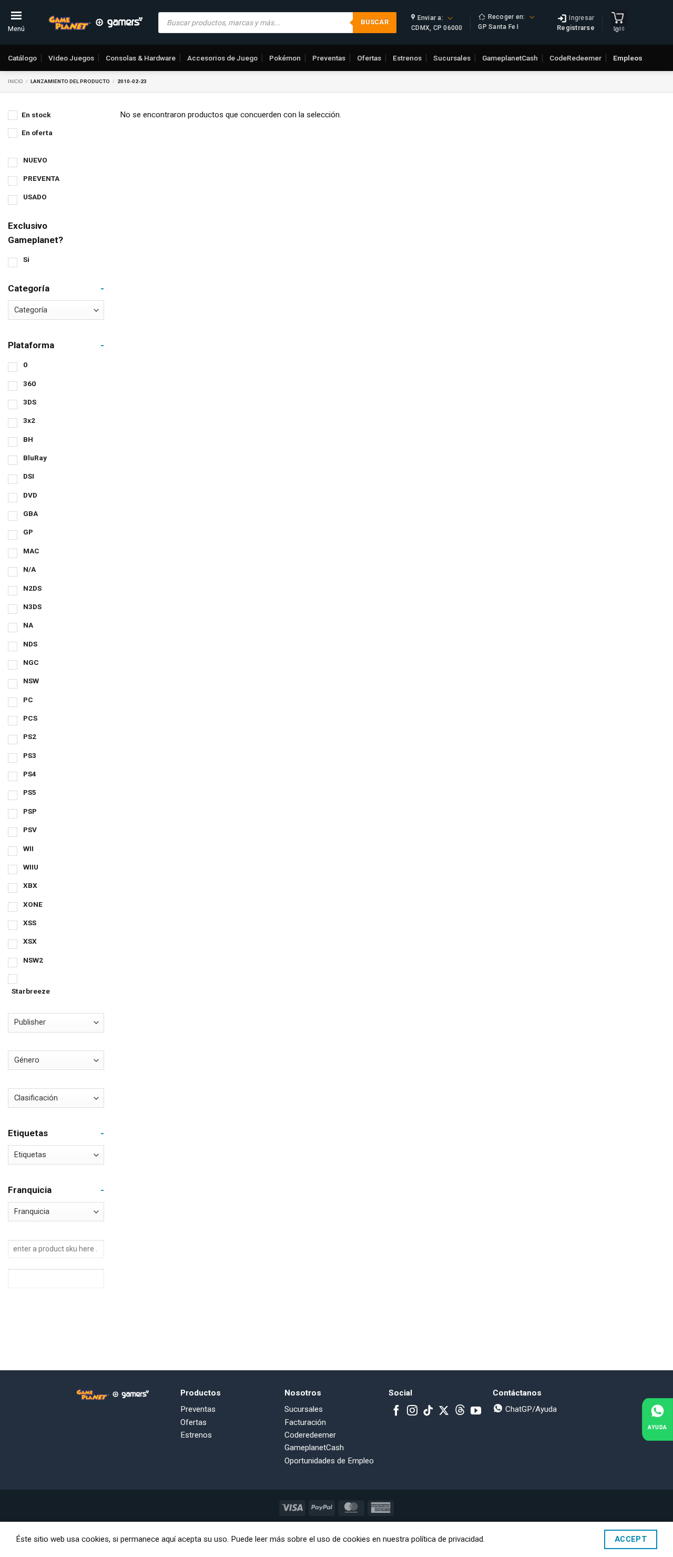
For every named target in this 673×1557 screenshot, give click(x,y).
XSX (30, 941)
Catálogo (22, 58)
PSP (30, 811)
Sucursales (452, 58)
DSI (28, 476)
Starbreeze (31, 991)
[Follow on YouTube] (476, 1411)
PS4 (29, 774)
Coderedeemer (310, 1435)
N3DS (32, 606)
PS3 (29, 755)
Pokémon (285, 58)
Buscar (375, 22)
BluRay (35, 457)
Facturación (305, 1422)
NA (28, 625)
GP (28, 532)
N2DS (32, 588)
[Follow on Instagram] (412, 1411)
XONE (33, 904)
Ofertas (369, 58)
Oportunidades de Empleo (329, 1460)
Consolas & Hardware (141, 58)
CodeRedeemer (575, 58)
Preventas (328, 58)
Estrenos (407, 58)
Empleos (628, 58)
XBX (30, 885)
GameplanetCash (510, 58)
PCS (30, 718)
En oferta (37, 132)
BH (28, 439)
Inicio (15, 81)
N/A (29, 569)
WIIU (30, 867)
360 (29, 383)
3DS (29, 402)
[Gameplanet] (95, 22)
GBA (30, 513)
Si (26, 259)
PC (28, 699)
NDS (30, 644)
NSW (31, 680)
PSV (30, 829)
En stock (36, 114)
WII (28, 848)
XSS (29, 922)
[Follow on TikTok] (428, 1411)
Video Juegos (71, 58)
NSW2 (33, 960)
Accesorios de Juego (222, 58)
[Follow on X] (444, 1411)
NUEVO (35, 160)
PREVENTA (41, 178)
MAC (31, 551)
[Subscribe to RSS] (460, 1411)
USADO (35, 197)
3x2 (29, 420)
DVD (30, 495)
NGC (31, 662)
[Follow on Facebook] (396, 1411)
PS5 (29, 792)
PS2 (29, 736)
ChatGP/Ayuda (530, 1409)
